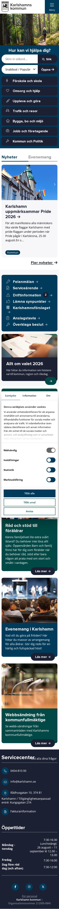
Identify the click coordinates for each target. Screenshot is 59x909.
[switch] (50, 460)
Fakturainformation (23, 811)
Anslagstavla (24, 318)
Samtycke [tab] (10, 395)
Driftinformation (29, 295)
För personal (29, 896)
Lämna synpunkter (29, 301)
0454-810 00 (18, 771)
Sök (48, 59)
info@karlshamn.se (23, 781)
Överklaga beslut (28, 324)
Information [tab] (29, 395)
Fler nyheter (42, 263)
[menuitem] (52, 7)
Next (54, 184)
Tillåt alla (29, 493)
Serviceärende (25, 288)
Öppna (46, 70)
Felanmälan (23, 282)
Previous (4, 184)
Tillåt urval (30, 502)
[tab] (15, 157)
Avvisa (29, 511)
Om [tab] (48, 395)
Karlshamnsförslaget (31, 308)
